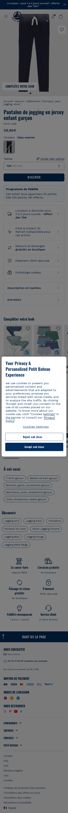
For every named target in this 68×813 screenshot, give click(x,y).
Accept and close (34, 447)
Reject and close (32, 437)
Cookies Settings (36, 426)
